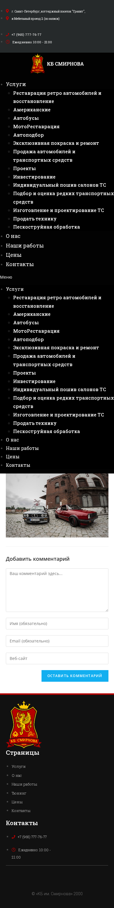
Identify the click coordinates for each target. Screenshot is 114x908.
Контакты (20, 264)
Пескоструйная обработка (46, 227)
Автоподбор (28, 135)
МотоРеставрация (36, 126)
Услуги (16, 84)
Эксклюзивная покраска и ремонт (56, 143)
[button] (57, 277)
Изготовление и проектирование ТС (58, 210)
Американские (32, 109)
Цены (14, 254)
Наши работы (25, 245)
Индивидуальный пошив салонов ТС (59, 185)
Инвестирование (34, 177)
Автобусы (26, 118)
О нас (13, 235)
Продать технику (35, 219)
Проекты (24, 168)
